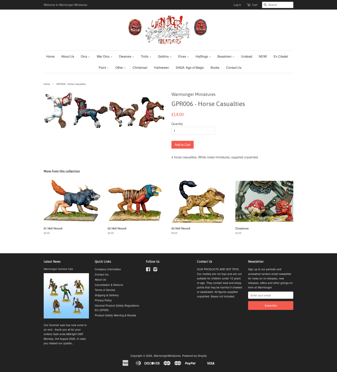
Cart (254, 5)
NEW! (263, 56)
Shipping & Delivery (107, 295)
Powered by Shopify (194, 356)
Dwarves (125, 56)
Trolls (145, 56)
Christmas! (140, 67)
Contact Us (233, 67)
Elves (182, 56)
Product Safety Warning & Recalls (115, 315)
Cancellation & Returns (109, 285)
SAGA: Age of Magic (190, 67)
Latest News (52, 261)
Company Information (108, 269)
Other (119, 67)
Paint (103, 67)
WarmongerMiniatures (167, 356)
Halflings (202, 56)
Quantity (177, 123)
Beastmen (224, 56)
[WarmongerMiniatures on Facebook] (148, 270)
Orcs (84, 56)
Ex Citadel (281, 56)
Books (215, 67)
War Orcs (103, 56)
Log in (237, 5)
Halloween (161, 67)
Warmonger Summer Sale (58, 268)
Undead (246, 56)
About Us (67, 56)
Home (50, 56)
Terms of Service (105, 290)
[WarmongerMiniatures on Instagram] (155, 270)
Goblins (163, 56)
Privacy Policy (103, 300)
